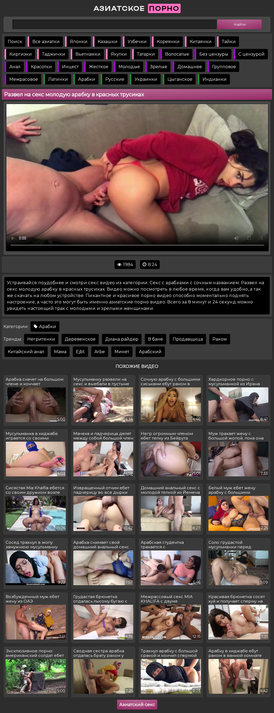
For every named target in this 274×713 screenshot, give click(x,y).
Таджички (53, 54)
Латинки (58, 79)
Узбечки (137, 41)
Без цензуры (213, 54)
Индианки (215, 79)
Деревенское (80, 339)
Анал (15, 66)
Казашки (107, 41)
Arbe (99, 351)
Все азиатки (46, 41)
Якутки (119, 54)
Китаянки (201, 41)
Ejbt (80, 351)
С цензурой (251, 54)
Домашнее (189, 66)
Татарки (146, 54)
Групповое (224, 66)
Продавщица (188, 339)
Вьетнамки (88, 54)
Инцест (70, 66)
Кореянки (168, 41)
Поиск (15, 41)
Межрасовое (23, 79)
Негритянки (41, 339)
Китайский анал (26, 351)
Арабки (86, 79)
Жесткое (98, 66)
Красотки (41, 66)
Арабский (150, 351)
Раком (219, 339)
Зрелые (158, 66)
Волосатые (177, 54)
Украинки (146, 79)
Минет (122, 351)
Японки (78, 41)
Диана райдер (121, 339)
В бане (155, 339)
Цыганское (180, 79)
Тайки (229, 41)
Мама (60, 351)
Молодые (129, 66)
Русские (114, 79)
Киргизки (20, 54)
